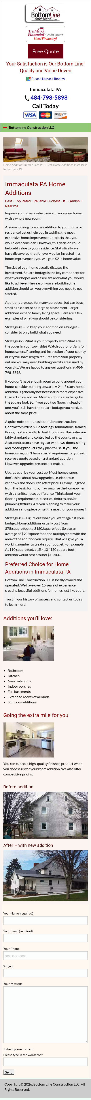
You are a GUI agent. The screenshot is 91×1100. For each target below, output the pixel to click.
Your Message (12, 983)
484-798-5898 (49, 97)
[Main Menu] (5, 127)
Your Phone (11, 948)
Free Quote (45, 51)
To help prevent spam (23, 1051)
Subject (8, 966)
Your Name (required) (18, 913)
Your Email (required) (18, 931)
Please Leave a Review (48, 78)
